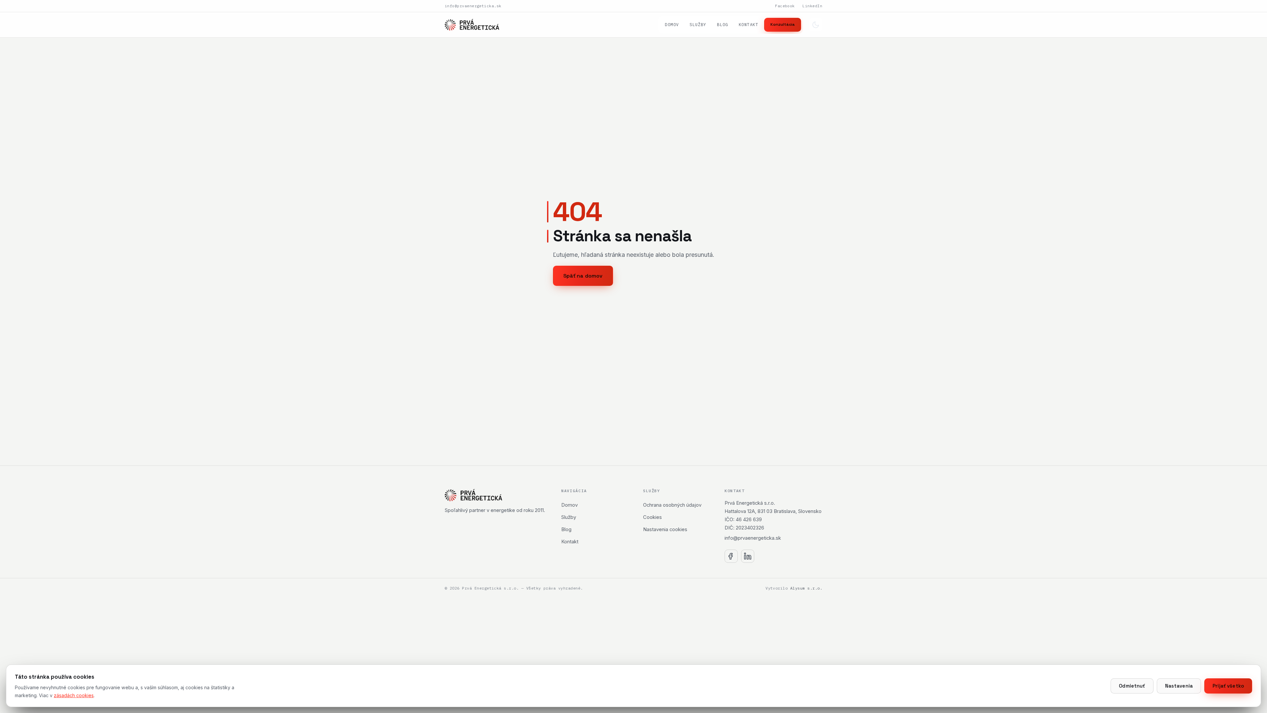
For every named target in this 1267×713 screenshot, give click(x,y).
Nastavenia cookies (665, 529)
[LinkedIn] (747, 556)
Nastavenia (1179, 686)
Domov (672, 24)
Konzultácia (782, 24)
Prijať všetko (1228, 686)
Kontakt (748, 24)
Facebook (785, 5)
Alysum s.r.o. (806, 588)
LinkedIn (812, 5)
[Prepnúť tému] (815, 24)
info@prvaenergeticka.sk (473, 5)
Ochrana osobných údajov (672, 505)
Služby (698, 24)
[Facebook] (731, 556)
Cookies (652, 517)
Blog (722, 24)
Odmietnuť (1132, 686)
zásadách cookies (74, 695)
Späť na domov (583, 275)
